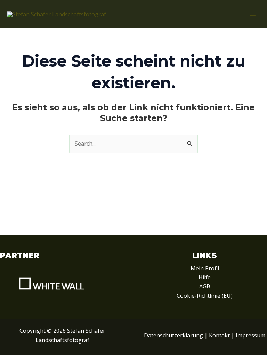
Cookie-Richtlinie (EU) (205, 296)
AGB (204, 286)
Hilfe (205, 277)
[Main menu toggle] (252, 14)
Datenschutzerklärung (173, 335)
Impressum (250, 335)
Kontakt (219, 335)
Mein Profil (205, 268)
